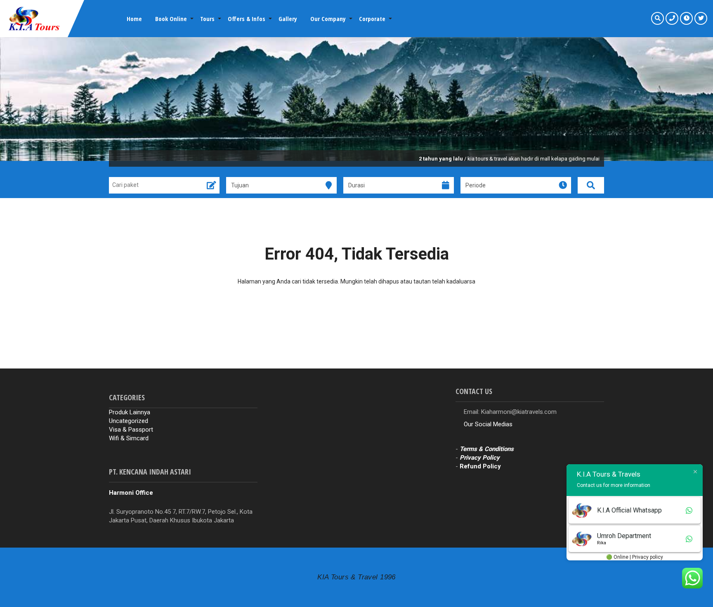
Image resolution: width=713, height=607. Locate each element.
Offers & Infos (246, 18)
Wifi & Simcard (129, 438)
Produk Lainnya (129, 412)
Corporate (372, 18)
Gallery (288, 18)
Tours (207, 18)
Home (134, 18)
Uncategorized (128, 421)
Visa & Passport (131, 429)
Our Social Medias (488, 424)
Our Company (328, 18)
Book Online (171, 18)
